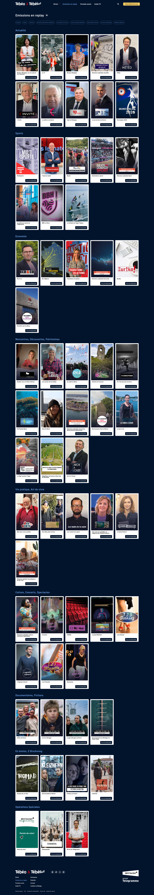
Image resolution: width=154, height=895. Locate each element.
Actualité (18, 22)
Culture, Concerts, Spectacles (77, 22)
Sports (25, 22)
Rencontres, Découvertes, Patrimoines (45, 22)
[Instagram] (59, 872)
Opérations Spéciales (119, 22)
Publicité (33, 880)
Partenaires (33, 877)
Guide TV (97, 4)
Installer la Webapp (36, 886)
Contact (32, 883)
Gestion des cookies (50, 891)
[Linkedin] (63, 872)
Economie (32, 22)
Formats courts (85, 4)
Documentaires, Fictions (92, 22)
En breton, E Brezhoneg (106, 22)
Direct (55, 4)
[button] (118, 4)
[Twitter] (56, 872)
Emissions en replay (70, 4)
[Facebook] (52, 872)
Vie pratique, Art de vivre (62, 22)
